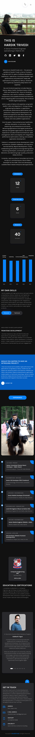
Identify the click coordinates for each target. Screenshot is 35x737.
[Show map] (27, 682)
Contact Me (8, 383)
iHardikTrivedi (15, 733)
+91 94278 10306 (13, 720)
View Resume (12, 61)
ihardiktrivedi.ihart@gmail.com (17, 714)
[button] (11, 668)
